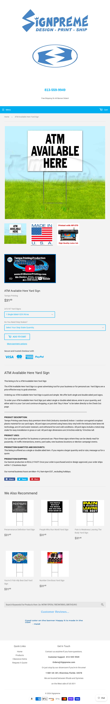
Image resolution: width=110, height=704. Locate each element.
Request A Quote (19, 663)
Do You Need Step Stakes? (16, 322)
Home (6, 117)
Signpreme (55, 693)
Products (20, 655)
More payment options (17, 344)
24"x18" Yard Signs (12, 309)
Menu (8, 110)
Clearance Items (20, 659)
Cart (106, 110)
